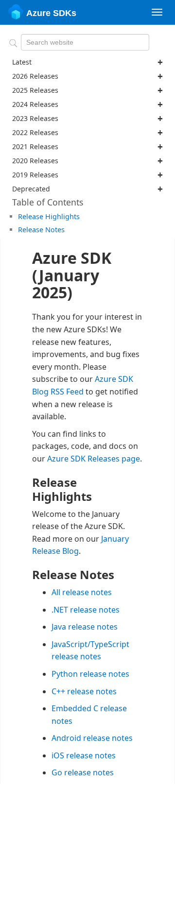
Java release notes (85, 626)
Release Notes (41, 229)
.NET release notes (86, 609)
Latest (22, 62)
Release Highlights (49, 216)
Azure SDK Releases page (93, 458)
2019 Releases (35, 174)
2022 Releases (35, 132)
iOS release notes (84, 755)
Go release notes (83, 772)
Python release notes (90, 673)
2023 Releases (35, 118)
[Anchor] (83, 216)
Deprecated (31, 188)
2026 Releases (35, 76)
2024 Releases (35, 104)
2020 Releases (35, 160)
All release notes (82, 592)
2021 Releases (35, 146)
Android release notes (92, 738)
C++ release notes (84, 691)
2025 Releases (35, 90)
